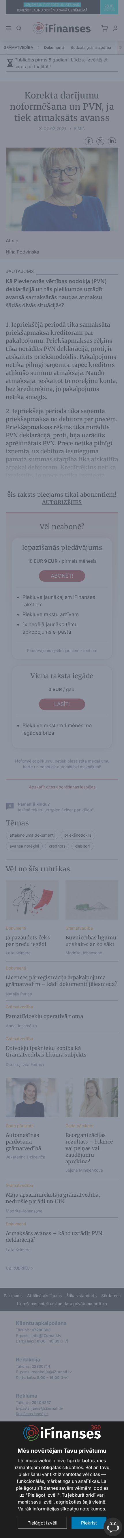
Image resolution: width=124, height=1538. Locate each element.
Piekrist (89, 1523)
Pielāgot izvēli (42, 1523)
